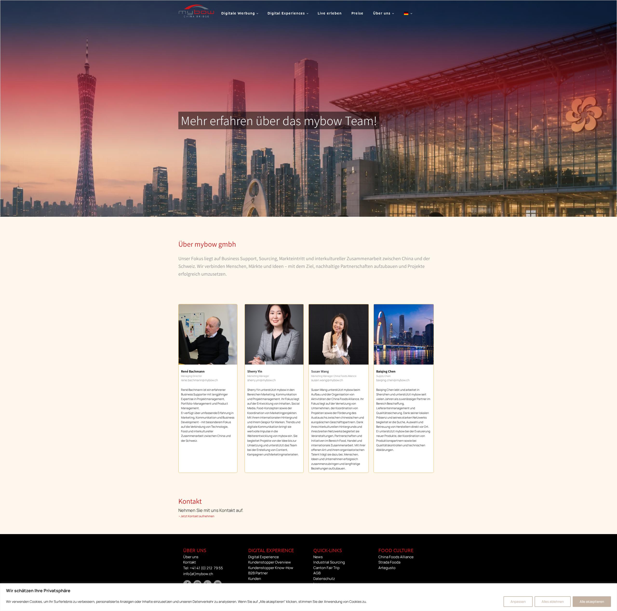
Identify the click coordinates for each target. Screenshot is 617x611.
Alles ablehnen (553, 601)
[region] (308, 597)
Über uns (381, 13)
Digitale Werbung (238, 13)
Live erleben (330, 13)
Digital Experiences (286, 13)
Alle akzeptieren (592, 601)
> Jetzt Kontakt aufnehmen (196, 516)
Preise (357, 13)
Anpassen (518, 601)
